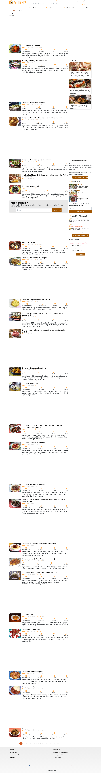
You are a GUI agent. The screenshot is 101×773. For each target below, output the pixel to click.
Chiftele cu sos (27, 614)
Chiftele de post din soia (31, 630)
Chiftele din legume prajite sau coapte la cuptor (39, 572)
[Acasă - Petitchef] (10, 10)
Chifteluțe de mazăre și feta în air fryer (36, 160)
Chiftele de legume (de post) (32, 672)
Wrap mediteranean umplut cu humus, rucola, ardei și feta (82, 187)
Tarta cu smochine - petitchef (82, 199)
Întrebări (70, 8)
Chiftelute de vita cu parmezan (33, 484)
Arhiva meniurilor (77, 203)
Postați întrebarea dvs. (81, 235)
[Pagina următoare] (52, 743)
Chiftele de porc (28, 729)
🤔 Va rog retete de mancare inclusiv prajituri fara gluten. (79, 229)
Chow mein (80, 192)
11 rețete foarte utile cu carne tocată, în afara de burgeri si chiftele (43, 331)
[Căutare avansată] (84, 4)
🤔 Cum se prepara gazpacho (77, 225)
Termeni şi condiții (57, 755)
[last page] (56, 743)
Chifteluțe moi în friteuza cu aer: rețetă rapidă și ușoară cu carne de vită (43, 501)
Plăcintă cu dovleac (77, 250)
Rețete (33, 8)
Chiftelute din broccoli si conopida (34, 258)
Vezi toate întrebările (86, 233)
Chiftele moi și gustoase (31, 45)
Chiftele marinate (28, 687)
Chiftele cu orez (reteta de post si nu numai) (38, 559)
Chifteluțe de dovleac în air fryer (34, 368)
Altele (88, 8)
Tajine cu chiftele (28, 242)
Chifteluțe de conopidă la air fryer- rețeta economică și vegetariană (42, 314)
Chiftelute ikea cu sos (30, 383)
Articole (51, 8)
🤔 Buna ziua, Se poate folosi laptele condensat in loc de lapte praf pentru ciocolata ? (79, 220)
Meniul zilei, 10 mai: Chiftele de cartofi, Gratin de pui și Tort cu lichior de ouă (45, 176)
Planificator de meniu (79, 177)
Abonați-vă (57, 210)
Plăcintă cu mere (76, 248)
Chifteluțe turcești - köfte (31, 186)
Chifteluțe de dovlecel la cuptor (33, 103)
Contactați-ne (56, 749)
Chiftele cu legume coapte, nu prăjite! (36, 300)
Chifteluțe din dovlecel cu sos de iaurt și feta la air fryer (42, 118)
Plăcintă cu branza (77, 245)
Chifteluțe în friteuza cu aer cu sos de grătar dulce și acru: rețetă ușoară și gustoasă (43, 426)
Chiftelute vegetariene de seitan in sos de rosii (39, 544)
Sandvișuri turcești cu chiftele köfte (35, 60)
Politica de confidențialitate (60, 752)
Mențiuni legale (56, 757)
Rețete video (13, 752)
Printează (87, 203)
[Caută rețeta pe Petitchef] (81, 3)
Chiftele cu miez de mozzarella (33, 442)
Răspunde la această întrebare (76, 223)
